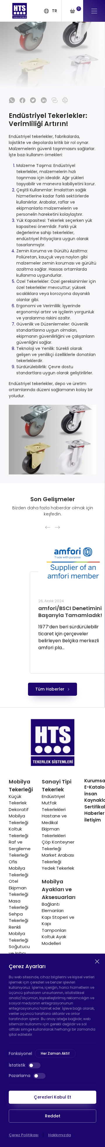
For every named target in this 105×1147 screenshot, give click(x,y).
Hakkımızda (59, 1135)
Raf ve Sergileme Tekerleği (20, 848)
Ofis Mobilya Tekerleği (18, 868)
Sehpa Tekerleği (18, 917)
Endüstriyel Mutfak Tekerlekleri (54, 802)
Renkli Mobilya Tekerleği (18, 933)
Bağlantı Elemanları (53, 907)
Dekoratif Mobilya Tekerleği (19, 816)
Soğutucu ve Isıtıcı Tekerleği (19, 953)
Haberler (94, 813)
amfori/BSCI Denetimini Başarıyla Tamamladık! (50, 612)
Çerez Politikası (23, 1135)
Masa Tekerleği (18, 904)
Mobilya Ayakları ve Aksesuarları (59, 889)
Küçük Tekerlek (18, 799)
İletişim (92, 820)
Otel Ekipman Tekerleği (18, 887)
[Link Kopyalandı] (54, 100)
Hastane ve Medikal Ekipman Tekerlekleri (54, 826)
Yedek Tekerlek (58, 868)
